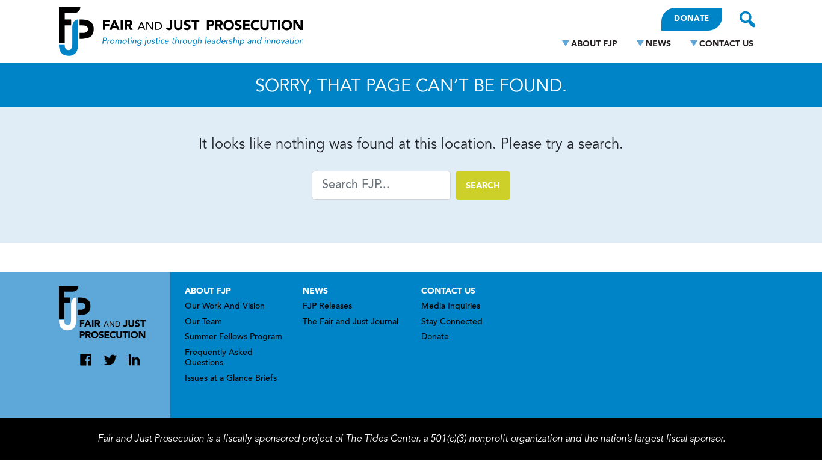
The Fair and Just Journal (350, 322)
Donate (691, 19)
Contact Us (726, 44)
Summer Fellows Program (233, 337)
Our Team (203, 322)
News (658, 44)
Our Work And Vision (225, 307)
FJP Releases (327, 307)
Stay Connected (452, 322)
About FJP (594, 44)
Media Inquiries (450, 307)
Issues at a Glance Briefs (231, 379)
